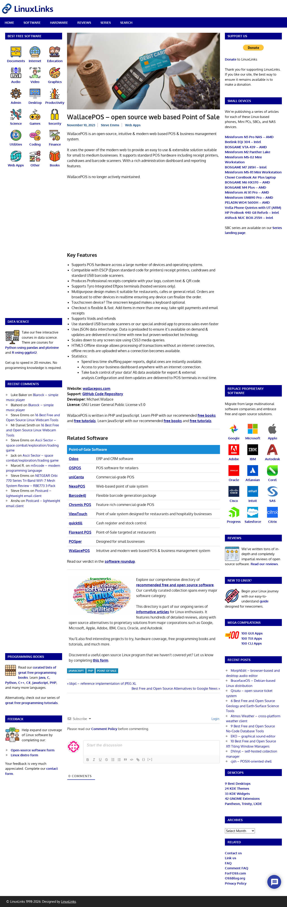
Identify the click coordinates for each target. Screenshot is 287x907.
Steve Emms (110, 125)
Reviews (84, 22)
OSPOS (75, 468)
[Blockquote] (125, 759)
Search (126, 22)
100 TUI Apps (251, 638)
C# (28, 682)
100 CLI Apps (251, 643)
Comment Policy (104, 729)
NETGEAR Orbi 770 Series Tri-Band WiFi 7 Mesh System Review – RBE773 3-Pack (32, 480)
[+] (150, 759)
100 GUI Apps (252, 633)
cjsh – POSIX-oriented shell (251, 761)
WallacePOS (79, 550)
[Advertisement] (143, 216)
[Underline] (100, 759)
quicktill (75, 523)
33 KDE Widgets (237, 793)
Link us (230, 858)
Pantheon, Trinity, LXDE (243, 804)
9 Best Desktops (237, 783)
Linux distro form (24, 755)
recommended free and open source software (175, 585)
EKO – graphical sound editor (253, 736)
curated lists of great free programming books (37, 672)
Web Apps (133, 125)
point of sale (107, 670)
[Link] (138, 759)
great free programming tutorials (31, 703)
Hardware (59, 22)
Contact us (233, 853)
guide (264, 601)
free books (207, 415)
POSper (75, 541)
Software (32, 22)
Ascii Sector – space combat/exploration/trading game (32, 445)
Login (215, 719)
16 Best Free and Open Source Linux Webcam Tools (32, 430)
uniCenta (76, 477)
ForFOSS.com (235, 873)
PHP (90, 670)
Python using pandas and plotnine (32, 347)
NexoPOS (77, 486)
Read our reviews (264, 564)
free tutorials (85, 421)
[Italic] (94, 759)
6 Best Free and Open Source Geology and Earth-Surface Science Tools (252, 706)
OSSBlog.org (235, 878)
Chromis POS (80, 504)
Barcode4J (77, 495)
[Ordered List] (113, 759)
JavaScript (76, 670)
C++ (21, 682)
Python (10, 682)
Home (9, 22)
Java (42, 677)
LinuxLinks (68, 901)
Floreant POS (80, 532)
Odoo (73, 458)
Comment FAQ (236, 868)
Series (105, 22)
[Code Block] (131, 759)
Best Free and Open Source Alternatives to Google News (174, 688)
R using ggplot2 (24, 352)
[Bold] (88, 759)
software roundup (120, 561)
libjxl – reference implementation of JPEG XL (102, 683)
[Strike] (106, 759)
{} (143, 759)
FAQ (228, 863)
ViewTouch (78, 514)
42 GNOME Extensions (242, 798)
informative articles (152, 612)
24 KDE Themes (237, 788)
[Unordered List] (119, 759)
